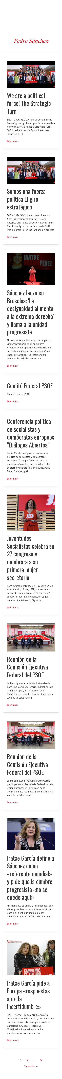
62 (41, 1060)
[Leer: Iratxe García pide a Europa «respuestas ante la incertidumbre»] (31, 957)
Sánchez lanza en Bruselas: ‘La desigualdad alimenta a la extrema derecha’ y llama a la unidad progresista (30, 312)
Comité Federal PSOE (30, 385)
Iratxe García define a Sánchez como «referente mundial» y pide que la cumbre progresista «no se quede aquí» (30, 877)
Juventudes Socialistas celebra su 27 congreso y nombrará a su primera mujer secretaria (30, 557)
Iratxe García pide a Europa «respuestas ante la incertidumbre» (28, 994)
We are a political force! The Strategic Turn (29, 103)
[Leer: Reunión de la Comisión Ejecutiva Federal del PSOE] (31, 637)
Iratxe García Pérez (31, 5)
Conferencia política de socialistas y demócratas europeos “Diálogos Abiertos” (30, 433)
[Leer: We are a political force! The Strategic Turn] (31, 74)
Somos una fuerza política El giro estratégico (26, 199)
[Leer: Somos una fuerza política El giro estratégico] (31, 170)
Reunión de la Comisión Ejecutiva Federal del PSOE (27, 666)
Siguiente (31, 1065)
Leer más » (13, 141)
